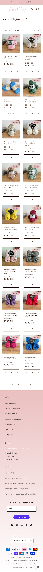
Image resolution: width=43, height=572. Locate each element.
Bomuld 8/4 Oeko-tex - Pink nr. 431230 (11, 358)
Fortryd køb (9, 435)
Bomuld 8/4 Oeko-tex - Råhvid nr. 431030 (31, 143)
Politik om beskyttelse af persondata (25, 560)
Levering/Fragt (10, 424)
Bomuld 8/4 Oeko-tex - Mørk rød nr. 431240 (31, 315)
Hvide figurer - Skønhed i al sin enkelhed (20, 483)
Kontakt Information (12, 409)
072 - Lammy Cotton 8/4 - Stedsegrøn (32, 101)
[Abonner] (33, 509)
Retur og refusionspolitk (14, 419)
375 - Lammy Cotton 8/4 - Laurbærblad (32, 186)
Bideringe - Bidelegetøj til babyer (17, 489)
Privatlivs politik (11, 414)
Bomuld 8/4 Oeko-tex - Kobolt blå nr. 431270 (31, 358)
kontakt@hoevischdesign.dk (16, 448)
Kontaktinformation (16, 564)
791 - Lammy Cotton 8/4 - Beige (10, 143)
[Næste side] (37, 384)
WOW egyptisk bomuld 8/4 (9, 101)
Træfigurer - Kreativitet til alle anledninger (21, 494)
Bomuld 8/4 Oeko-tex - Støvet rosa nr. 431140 (10, 271)
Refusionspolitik (30, 564)
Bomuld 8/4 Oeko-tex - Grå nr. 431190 (31, 270)
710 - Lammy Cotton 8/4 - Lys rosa (11, 57)
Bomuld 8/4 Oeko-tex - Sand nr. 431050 (31, 58)
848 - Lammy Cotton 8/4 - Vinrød (32, 228)
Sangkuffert (9, 473)
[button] (4, 9)
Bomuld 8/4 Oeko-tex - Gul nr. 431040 (11, 228)
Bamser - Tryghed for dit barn (16, 478)
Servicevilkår (10, 430)
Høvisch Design (21, 557)
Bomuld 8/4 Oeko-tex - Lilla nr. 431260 (11, 314)
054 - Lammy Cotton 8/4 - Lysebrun (11, 186)
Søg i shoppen (10, 403)
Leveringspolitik (17, 567)
